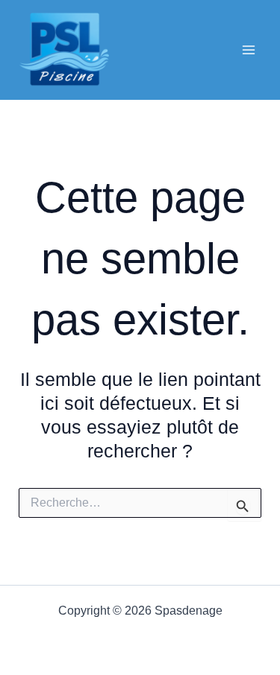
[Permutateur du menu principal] (248, 50)
